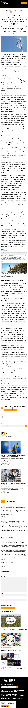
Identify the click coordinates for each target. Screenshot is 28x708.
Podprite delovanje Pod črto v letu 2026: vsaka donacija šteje (7, 700)
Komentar (3, 576)
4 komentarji (15, 11)
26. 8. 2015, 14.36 (11, 506)
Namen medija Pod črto (7, 691)
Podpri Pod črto (10, 410)
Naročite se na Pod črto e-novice (20, 693)
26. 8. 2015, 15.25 (9, 519)
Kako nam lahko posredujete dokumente (7, 693)
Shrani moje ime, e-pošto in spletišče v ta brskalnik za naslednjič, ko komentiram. (13, 604)
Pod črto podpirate (19, 698)
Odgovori (3, 516)
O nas (15, 691)
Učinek (19, 5)
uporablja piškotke (9, 703)
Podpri (24, 2)
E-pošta (3, 598)
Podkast (13, 5)
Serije (7, 5)
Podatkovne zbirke (19, 695)
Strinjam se (5, 706)
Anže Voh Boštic (14, 33)
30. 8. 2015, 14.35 (9, 562)
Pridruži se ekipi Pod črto (6, 696)
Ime (2, 593)
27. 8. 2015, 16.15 (9, 537)
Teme (2, 5)
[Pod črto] (4, 2)
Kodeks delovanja (19, 690)
